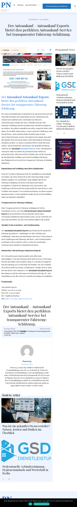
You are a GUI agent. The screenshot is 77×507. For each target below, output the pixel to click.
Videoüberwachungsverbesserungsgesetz (35, 331)
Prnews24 (6, 50)
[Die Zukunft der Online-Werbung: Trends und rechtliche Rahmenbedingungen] (65, 112)
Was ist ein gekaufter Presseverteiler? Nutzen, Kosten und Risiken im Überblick (26, 429)
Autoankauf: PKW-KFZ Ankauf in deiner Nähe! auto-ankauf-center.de (15, 333)
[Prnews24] (26, 351)
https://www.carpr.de (27, 364)
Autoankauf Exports (27, 149)
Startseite (33, 19)
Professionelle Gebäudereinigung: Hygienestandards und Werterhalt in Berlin (25, 470)
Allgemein (44, 19)
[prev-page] (3, 479)
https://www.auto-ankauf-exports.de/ (19, 299)
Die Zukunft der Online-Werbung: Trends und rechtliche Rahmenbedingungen (65, 125)
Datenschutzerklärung (41, 504)
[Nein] (74, 503)
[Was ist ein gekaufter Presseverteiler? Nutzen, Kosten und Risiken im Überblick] (26, 410)
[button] (74, 6)
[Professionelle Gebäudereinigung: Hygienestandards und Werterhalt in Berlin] (26, 450)
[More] (50, 50)
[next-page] (9, 479)
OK (30, 504)
